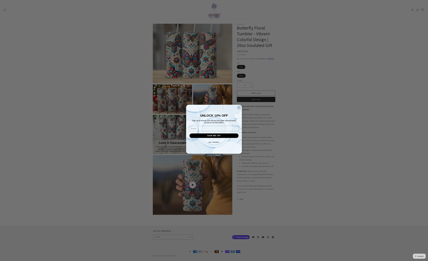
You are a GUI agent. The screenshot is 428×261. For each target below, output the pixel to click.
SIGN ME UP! (214, 136)
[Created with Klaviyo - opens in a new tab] (214, 155)
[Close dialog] (239, 107)
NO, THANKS (214, 142)
